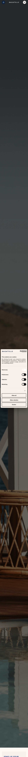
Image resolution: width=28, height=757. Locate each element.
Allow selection (14, 400)
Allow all (14, 395)
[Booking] (3, 2)
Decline (14, 404)
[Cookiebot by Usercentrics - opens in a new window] (20, 351)
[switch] (24, 374)
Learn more (20, 390)
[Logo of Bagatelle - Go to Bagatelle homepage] (14, 2)
